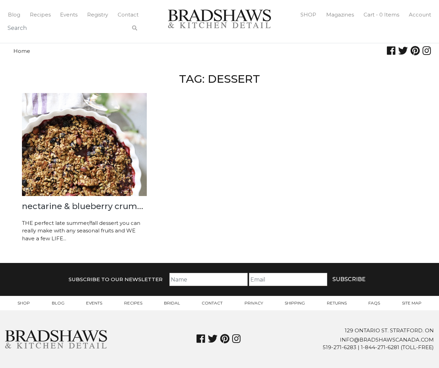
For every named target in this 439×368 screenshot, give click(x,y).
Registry (97, 14)
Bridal (172, 303)
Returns (337, 303)
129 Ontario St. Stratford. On (389, 330)
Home (21, 51)
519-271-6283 (339, 347)
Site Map (412, 303)
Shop (308, 14)
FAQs (374, 303)
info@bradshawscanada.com (387, 339)
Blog (14, 14)
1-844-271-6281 (380, 347)
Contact (128, 14)
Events (69, 14)
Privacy (254, 303)
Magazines (340, 14)
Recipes (40, 14)
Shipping (295, 303)
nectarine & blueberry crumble (86, 206)
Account (420, 14)
